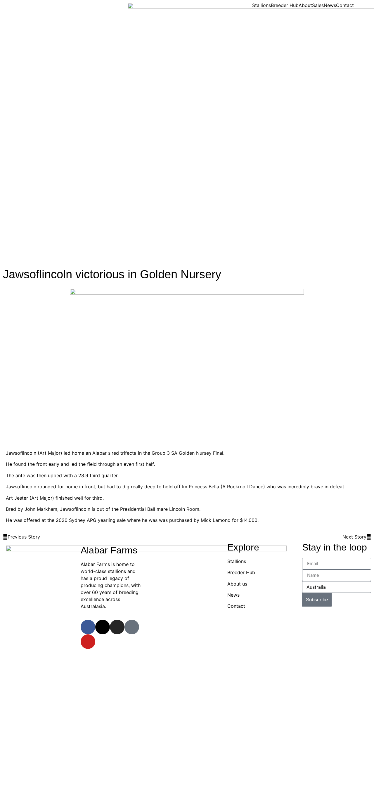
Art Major (49, 453)
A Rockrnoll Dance (242, 486)
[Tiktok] (131, 627)
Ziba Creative (323, 617)
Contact (345, 5)
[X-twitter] (102, 627)
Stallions (261, 5)
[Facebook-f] (88, 627)
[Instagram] (117, 627)
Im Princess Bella (200, 486)
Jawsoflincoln (21, 453)
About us (237, 584)
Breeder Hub (285, 5)
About (305, 5)
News (330, 5)
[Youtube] (88, 641)
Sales (318, 5)
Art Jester (17, 498)
